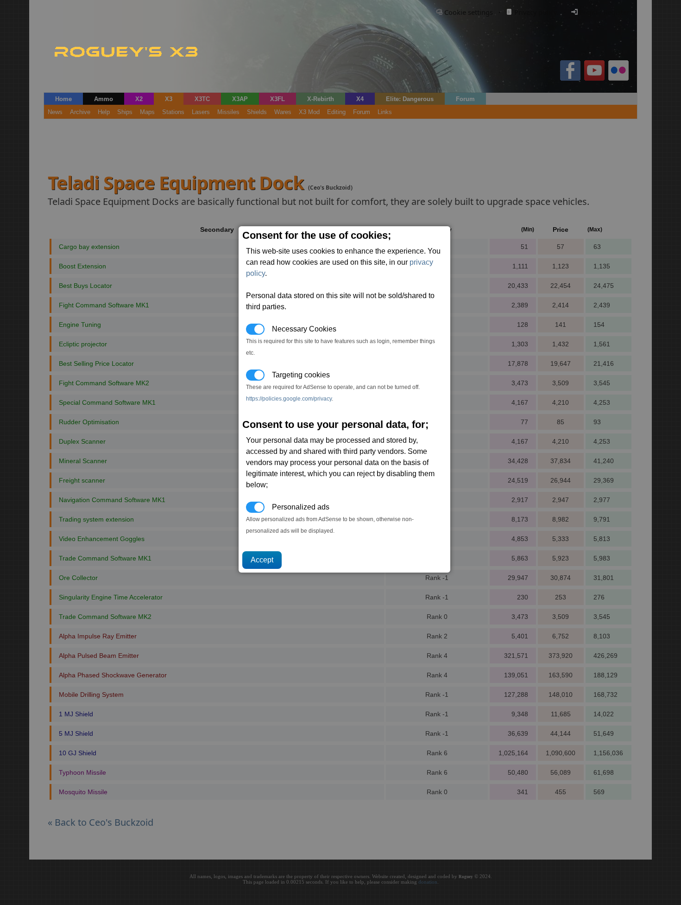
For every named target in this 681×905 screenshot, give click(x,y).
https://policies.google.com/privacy (289, 398)
